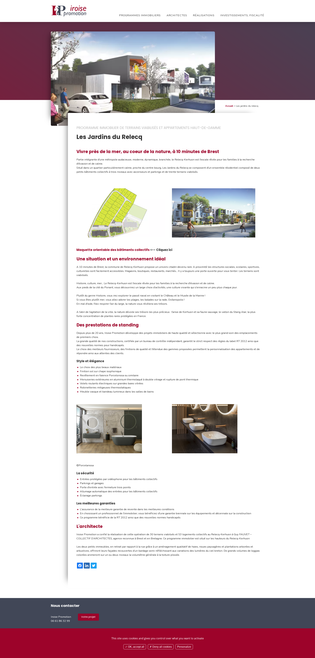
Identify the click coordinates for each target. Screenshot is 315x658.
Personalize (184, 646)
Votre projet (88, 617)
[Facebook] (80, 566)
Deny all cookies (162, 646)
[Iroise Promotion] (69, 11)
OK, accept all (135, 646)
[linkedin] (87, 566)
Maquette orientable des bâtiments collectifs (113, 250)
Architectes (177, 15)
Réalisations (203, 15)
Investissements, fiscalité (242, 15)
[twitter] (94, 566)
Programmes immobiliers (140, 15)
